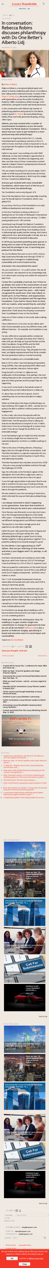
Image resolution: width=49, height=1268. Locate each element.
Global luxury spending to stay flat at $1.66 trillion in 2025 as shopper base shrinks (23, 757)
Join (28, 8)
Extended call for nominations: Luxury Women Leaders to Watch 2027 (25, 946)
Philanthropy (6, 18)
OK (12, 1259)
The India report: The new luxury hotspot (19, 780)
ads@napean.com (26, 1234)
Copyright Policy (25, 1245)
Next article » (42, 656)
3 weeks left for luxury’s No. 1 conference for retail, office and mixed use (22, 861)
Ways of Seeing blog (10, 97)
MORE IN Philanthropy (11, 840)
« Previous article (8, 656)
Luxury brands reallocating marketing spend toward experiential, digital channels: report (23, 794)
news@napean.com (23, 1231)
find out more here (35, 1259)
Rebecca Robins (10, 84)
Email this (7, 646)
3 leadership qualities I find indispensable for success (23, 798)
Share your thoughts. (14, 651)
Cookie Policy (11, 1248)
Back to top (43, 1016)
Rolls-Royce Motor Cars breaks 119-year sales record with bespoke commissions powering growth (25, 789)
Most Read (22, 8)
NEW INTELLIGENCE (7, 662)
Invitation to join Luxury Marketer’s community (21, 697)
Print (13, 15)
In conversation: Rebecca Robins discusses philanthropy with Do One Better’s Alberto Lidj (24, 33)
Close (24, 1264)
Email (6, 15)
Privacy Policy (11, 1245)
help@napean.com (29, 1227)
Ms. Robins (18, 114)
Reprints (22, 646)
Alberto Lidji (30, 628)
